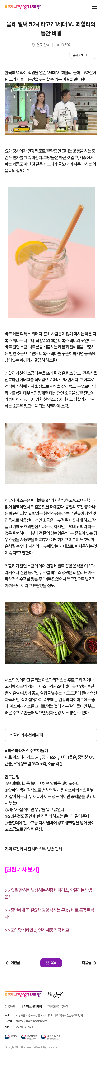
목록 (54, 963)
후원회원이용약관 (57, 1006)
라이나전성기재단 (23, 7)
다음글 (86, 963)
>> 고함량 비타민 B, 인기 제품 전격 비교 (37, 930)
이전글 (15, 963)
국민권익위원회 (50, 1037)
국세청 (11, 1037)
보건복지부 (29, 1037)
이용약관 (10, 1006)
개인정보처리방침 (31, 1006)
